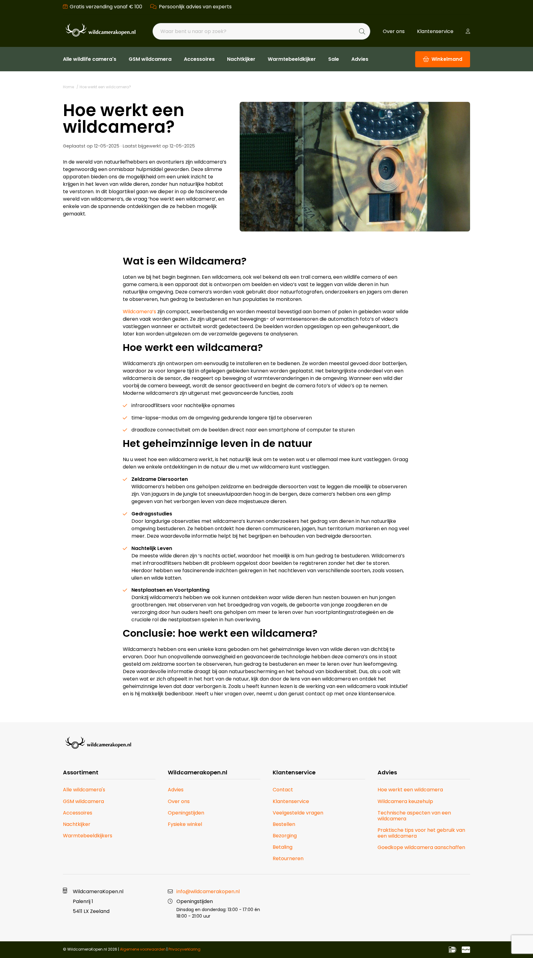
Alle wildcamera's (84, 790)
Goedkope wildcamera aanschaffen (421, 847)
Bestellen (284, 824)
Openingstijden (186, 813)
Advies (359, 59)
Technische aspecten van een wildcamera (414, 816)
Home (68, 87)
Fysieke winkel (185, 824)
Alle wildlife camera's (89, 59)
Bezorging (285, 836)
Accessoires (199, 59)
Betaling (282, 847)
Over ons (394, 31)
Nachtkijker (241, 59)
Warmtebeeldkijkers (87, 836)
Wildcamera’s (139, 311)
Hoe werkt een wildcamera (410, 790)
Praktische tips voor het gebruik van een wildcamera (421, 833)
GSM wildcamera (150, 59)
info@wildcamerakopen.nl (208, 891)
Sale (333, 59)
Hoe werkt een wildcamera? (105, 87)
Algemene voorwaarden (143, 949)
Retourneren (288, 858)
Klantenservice (435, 31)
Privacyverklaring (184, 949)
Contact (283, 790)
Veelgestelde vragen (298, 813)
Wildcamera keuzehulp (405, 801)
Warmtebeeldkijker (292, 59)
